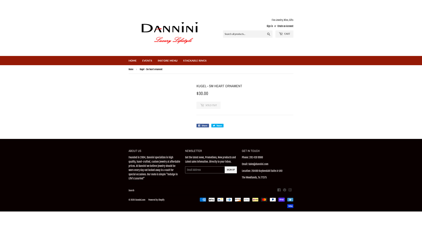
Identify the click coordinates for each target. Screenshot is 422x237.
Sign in (270, 26)
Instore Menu (168, 60)
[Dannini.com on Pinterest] (284, 190)
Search (131, 190)
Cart (287, 33)
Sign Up (231, 170)
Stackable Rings (195, 60)
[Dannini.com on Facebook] (279, 190)
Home (133, 60)
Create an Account (285, 26)
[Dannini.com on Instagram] (290, 190)
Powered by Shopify (156, 199)
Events (147, 60)
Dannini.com (140, 199)
